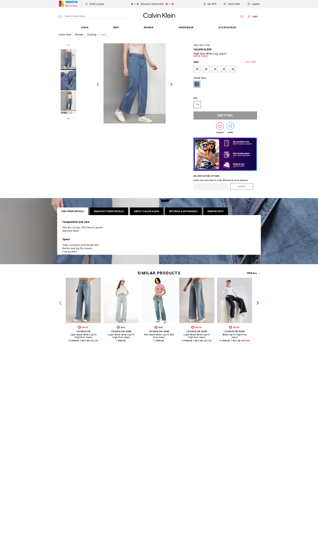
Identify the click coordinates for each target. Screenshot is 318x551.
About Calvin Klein (146, 211)
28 (206, 69)
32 (224, 69)
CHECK (241, 186)
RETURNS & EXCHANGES (183, 211)
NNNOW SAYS (216, 211)
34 (233, 69)
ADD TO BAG (225, 115)
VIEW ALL (252, 273)
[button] (197, 84)
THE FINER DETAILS (72, 211)
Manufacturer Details (109, 211)
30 (215, 69)
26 (197, 69)
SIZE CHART (250, 62)
